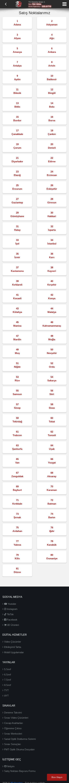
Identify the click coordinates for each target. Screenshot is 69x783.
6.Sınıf (7, 674)
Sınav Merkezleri (13, 733)
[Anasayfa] (18, 4)
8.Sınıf (7, 685)
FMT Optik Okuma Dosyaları (19, 749)
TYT (6, 690)
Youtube (11, 603)
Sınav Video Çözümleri (16, 717)
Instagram (11, 609)
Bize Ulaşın (57, 777)
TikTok (10, 614)
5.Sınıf (7, 669)
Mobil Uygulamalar (14, 652)
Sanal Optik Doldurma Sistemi (20, 739)
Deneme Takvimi (13, 712)
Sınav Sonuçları (12, 744)
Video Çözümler (12, 641)
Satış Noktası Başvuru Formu (19, 771)
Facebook (11, 619)
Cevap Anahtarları (13, 723)
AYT (6, 695)
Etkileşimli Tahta (12, 647)
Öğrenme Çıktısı (13, 728)
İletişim (11, 766)
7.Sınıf (7, 679)
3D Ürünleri (12, 625)
